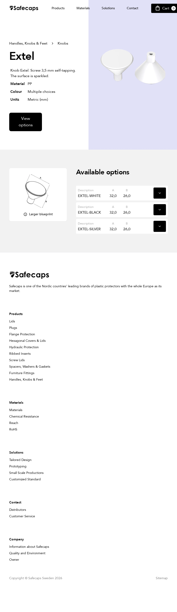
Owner (14, 559)
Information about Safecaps (29, 547)
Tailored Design (20, 460)
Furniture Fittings (21, 373)
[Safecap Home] (24, 8)
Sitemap (162, 578)
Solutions (108, 8)
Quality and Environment (27, 553)
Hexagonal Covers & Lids (27, 341)
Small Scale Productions (26, 473)
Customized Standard (25, 479)
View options (26, 122)
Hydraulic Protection (24, 347)
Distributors (17, 510)
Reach (13, 423)
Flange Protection (22, 334)
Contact (132, 8)
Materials (83, 8)
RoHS (13, 429)
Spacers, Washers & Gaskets (29, 366)
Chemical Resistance (24, 416)
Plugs (13, 328)
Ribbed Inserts (20, 353)
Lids (12, 321)
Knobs (63, 43)
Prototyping (18, 466)
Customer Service (22, 516)
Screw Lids (17, 360)
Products (58, 8)
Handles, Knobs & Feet (28, 43)
